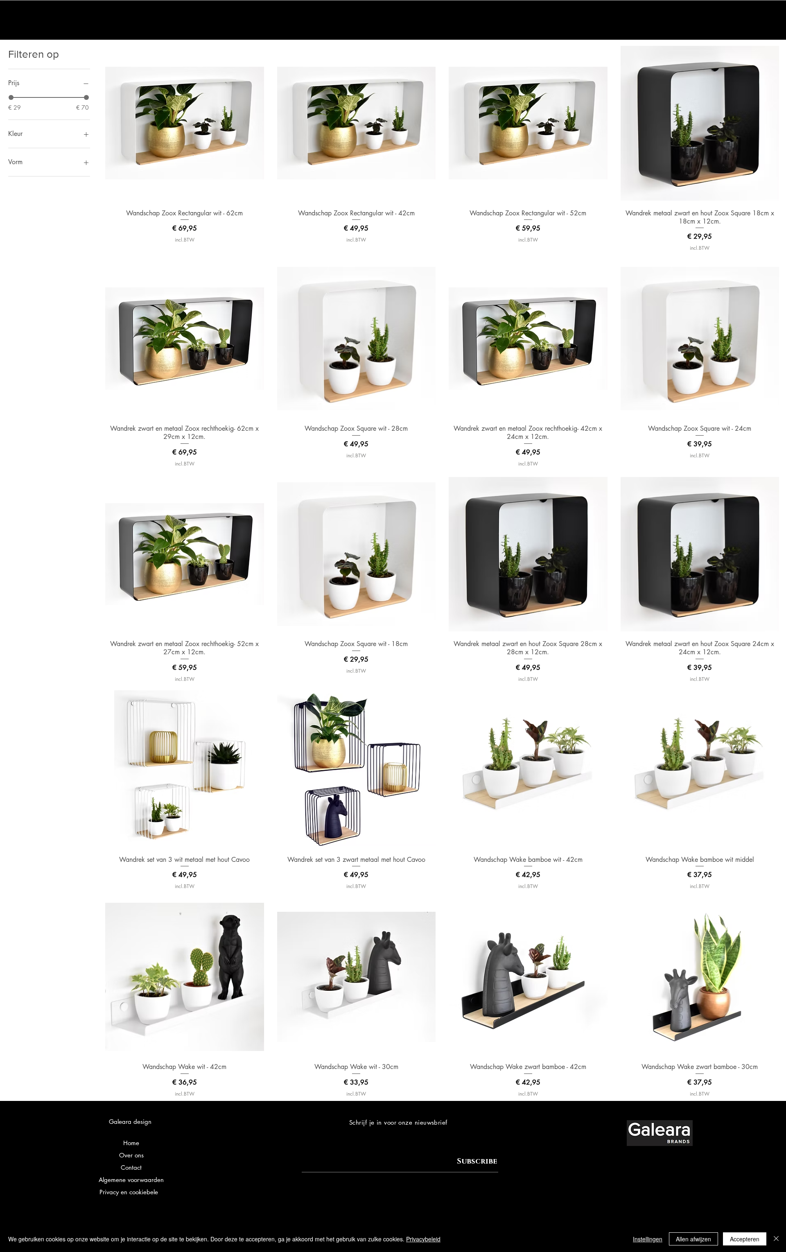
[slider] (11, 97)
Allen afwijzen (693, 1239)
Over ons (131, 1155)
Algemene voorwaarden (131, 1180)
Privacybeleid (423, 1239)
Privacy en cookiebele (128, 1192)
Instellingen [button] (647, 1239)
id (160, 1192)
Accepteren (744, 1239)
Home (131, 1143)
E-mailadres (318, 1154)
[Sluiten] (776, 1238)
